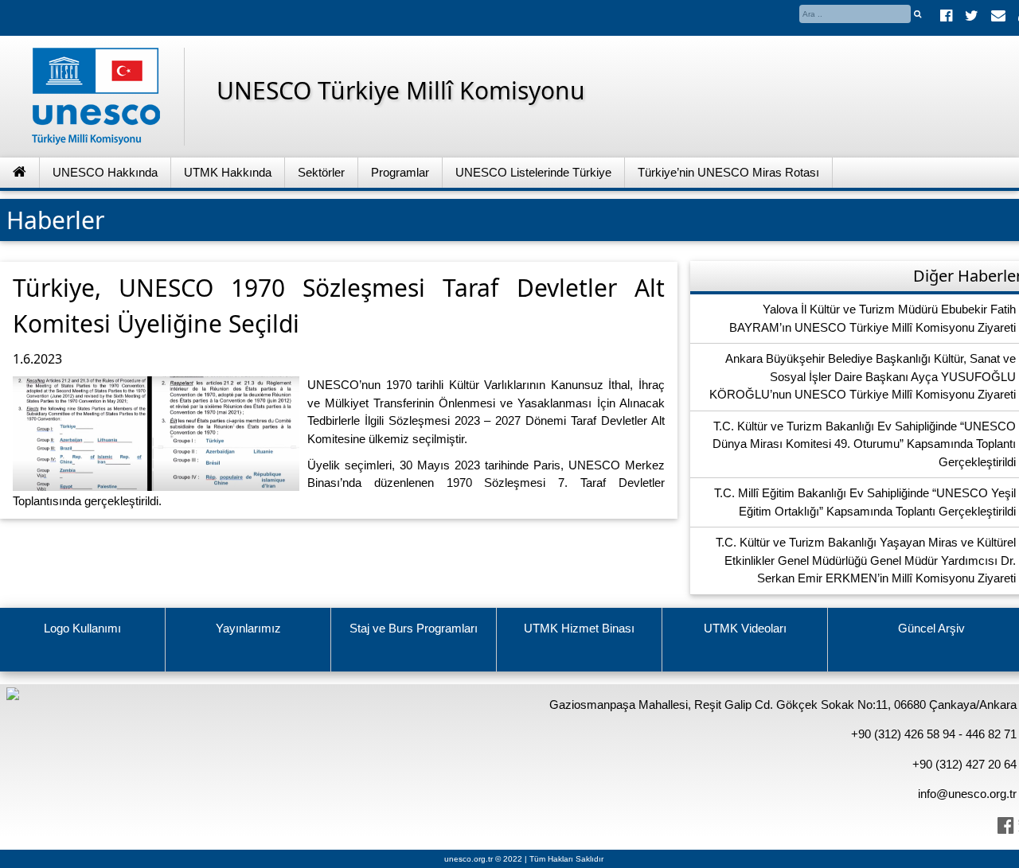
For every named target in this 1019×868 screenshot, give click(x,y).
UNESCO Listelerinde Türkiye (533, 172)
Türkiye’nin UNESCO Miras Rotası (728, 172)
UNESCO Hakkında (105, 172)
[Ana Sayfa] (20, 173)
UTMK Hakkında (227, 172)
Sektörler (321, 172)
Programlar (400, 172)
